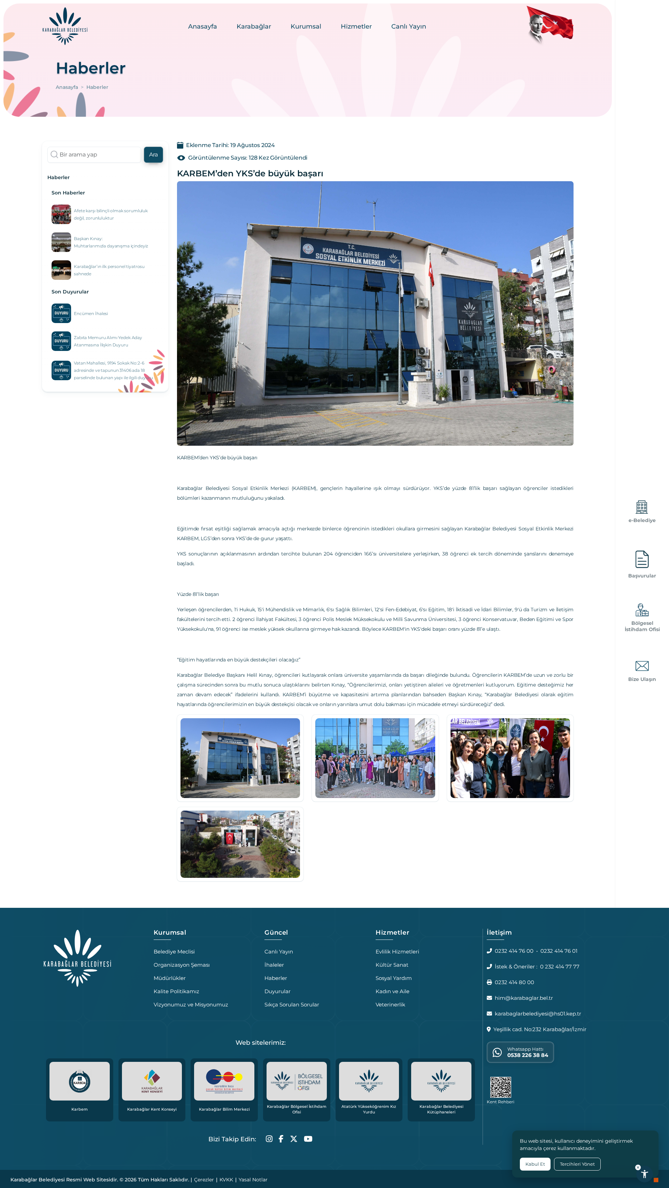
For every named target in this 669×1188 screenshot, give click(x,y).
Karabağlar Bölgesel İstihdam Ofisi (296, 1109)
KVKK (226, 1179)
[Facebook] (281, 1139)
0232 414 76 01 (558, 951)
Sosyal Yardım (394, 978)
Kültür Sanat (392, 964)
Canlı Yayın (408, 26)
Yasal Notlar (253, 1179)
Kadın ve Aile (392, 991)
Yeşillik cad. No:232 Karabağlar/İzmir (539, 1029)
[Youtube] (308, 1139)
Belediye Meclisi (174, 951)
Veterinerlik (390, 1004)
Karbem (79, 1109)
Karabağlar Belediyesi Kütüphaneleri (441, 1109)
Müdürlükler (170, 978)
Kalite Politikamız (176, 991)
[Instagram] (269, 1139)
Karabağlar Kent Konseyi (152, 1109)
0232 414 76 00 (514, 951)
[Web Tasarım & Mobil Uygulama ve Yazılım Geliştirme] (656, 1179)
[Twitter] (294, 1139)
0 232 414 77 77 (559, 966)
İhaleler (274, 964)
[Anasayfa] (65, 26)
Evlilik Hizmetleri (397, 951)
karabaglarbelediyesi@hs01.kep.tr (538, 1013)
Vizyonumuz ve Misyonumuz (191, 1004)
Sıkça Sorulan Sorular (291, 1004)
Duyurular (277, 991)
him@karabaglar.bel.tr (524, 998)
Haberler (275, 978)
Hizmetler (356, 26)
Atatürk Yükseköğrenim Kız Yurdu (368, 1109)
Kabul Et (535, 1164)
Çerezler (204, 1179)
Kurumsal (306, 26)
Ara (153, 154)
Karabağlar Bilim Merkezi (224, 1109)
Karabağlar (254, 26)
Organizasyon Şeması (182, 964)
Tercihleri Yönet (577, 1164)
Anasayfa (202, 26)
